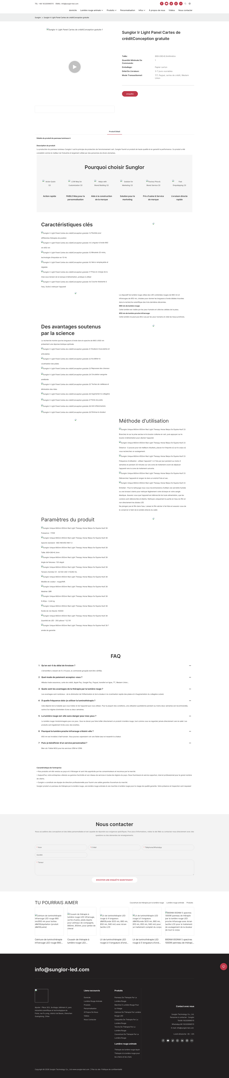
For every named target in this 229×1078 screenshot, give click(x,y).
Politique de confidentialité (111, 1069)
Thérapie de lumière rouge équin (127, 1050)
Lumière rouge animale (175, 903)
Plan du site (96, 1069)
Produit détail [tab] (114, 131)
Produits (190, 903)
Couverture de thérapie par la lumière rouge (147, 903)
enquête (130, 94)
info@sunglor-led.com (62, 969)
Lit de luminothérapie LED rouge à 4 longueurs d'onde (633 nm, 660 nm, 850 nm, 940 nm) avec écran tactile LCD (114, 941)
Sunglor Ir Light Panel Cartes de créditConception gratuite (66, 17)
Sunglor (38, 17)
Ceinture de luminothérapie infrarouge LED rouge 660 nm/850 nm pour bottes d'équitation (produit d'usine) (48, 941)
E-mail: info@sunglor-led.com (182, 1028)
